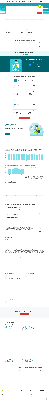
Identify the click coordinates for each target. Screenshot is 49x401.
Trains (16, 1)
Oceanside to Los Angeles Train (29, 326)
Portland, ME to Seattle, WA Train (9, 358)
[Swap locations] (15, 13)
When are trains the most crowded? (10, 225)
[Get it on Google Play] (37, 65)
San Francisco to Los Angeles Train (29, 328)
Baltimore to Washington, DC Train (9, 361)
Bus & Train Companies (22, 1)
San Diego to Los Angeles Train (8, 330)
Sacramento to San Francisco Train (9, 331)
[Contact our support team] (47, 399)
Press (31, 394)
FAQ (30, 19)
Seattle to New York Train (8, 359)
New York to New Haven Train (29, 358)
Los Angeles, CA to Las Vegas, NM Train (9, 327)
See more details (7, 143)
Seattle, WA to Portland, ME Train (9, 360)
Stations (41, 19)
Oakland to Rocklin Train (8, 340)
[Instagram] (1, 394)
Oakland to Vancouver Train (8, 339)
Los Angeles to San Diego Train (29, 361)
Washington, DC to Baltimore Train (29, 360)
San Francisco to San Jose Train (8, 326)
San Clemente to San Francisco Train (29, 331)
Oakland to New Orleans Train (29, 341)
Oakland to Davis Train (28, 340)
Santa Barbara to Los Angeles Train (29, 327)
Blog (30, 1)
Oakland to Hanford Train (28, 339)
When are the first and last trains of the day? (12, 217)
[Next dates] (36, 80)
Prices (19, 19)
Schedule (7, 19)
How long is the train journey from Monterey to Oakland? (13, 207)
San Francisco (26, 249)
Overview (13, 19)
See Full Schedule (24, 118)
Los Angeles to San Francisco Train (9, 329)
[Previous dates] (13, 80)
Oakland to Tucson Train (8, 341)
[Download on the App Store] (29, 65)
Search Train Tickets (24, 313)
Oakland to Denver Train (28, 348)
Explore (28, 1)
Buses (13, 1)
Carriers (24, 19)
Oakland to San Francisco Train (8, 348)
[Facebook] (2, 394)
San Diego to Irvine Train (8, 328)
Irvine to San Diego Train (28, 329)
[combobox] (10, 13)
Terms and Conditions (42, 398)
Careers (31, 395)
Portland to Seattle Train (28, 359)
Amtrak (6, 195)
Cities (36, 19)
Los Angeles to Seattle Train (28, 330)
